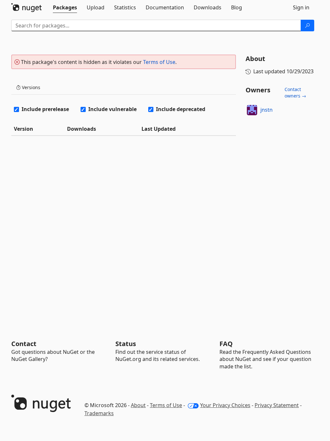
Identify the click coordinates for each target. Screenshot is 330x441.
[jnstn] (252, 110)
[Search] (307, 25)
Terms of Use (159, 62)
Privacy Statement (277, 405)
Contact (23, 343)
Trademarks (99, 413)
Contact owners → (295, 92)
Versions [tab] (30, 87)
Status (125, 343)
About (138, 405)
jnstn (266, 109)
